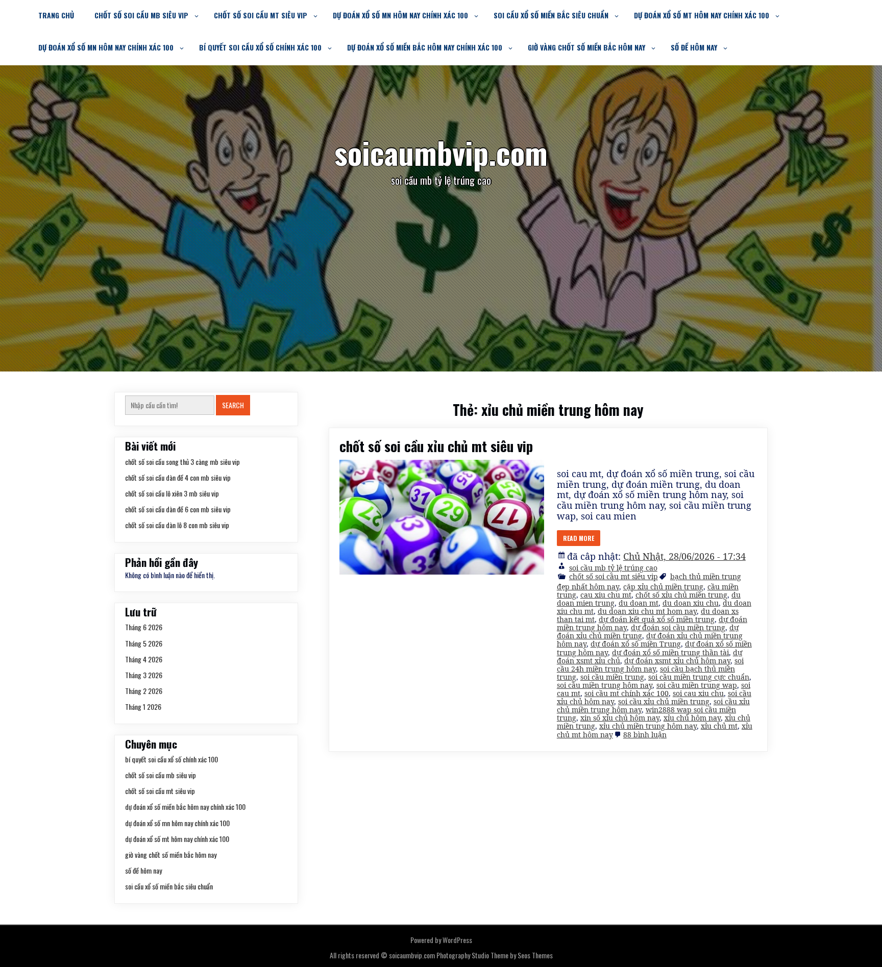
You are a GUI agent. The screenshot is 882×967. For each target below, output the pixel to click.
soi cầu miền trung (612, 677)
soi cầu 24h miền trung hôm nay (650, 665)
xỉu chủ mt (719, 726)
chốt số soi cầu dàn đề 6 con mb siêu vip (178, 509)
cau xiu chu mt (605, 595)
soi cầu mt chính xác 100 (626, 693)
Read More (578, 538)
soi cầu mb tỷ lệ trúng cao (613, 568)
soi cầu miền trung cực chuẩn (698, 677)
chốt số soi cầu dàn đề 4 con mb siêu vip (178, 477)
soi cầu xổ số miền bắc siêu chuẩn (551, 15)
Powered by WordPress (441, 939)
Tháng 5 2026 (143, 643)
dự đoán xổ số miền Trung (636, 644)
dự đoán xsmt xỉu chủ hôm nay (677, 660)
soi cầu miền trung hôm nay (604, 685)
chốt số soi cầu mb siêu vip (141, 15)
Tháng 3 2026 (143, 675)
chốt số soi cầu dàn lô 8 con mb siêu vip (177, 524)
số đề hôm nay (694, 47)
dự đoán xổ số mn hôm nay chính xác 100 (400, 15)
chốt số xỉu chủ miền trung (681, 595)
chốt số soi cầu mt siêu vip (260, 15)
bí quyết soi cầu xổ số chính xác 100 (260, 47)
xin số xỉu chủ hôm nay (619, 718)
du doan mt (638, 603)
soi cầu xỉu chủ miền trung (663, 701)
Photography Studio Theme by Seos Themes (494, 955)
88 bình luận (645, 734)
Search (233, 405)
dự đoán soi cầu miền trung (678, 627)
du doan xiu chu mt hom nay (647, 611)
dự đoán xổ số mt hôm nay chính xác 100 (701, 15)
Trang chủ (56, 15)
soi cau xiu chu (698, 693)
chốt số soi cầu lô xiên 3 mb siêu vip (172, 493)
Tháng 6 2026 (143, 627)
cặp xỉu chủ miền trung (663, 586)
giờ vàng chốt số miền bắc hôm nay (586, 47)
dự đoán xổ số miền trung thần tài (670, 652)
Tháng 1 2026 (143, 706)
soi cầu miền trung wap (696, 685)
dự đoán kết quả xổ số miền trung (657, 619)
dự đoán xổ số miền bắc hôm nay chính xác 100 (424, 47)
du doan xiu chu (691, 603)
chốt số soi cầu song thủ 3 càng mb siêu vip (182, 461)
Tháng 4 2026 (143, 659)
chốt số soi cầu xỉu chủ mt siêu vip (436, 446)
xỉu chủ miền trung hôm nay (648, 726)
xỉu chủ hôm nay (692, 718)
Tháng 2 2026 (143, 690)
